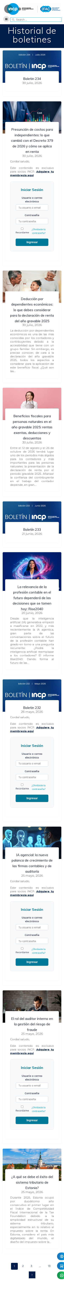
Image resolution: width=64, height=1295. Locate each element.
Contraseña (32, 215)
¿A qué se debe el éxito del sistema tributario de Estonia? (32, 1182)
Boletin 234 (32, 79)
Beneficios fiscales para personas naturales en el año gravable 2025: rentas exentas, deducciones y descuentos (32, 427)
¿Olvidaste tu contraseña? (39, 231)
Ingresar (32, 242)
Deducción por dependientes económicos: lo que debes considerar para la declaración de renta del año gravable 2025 (32, 310)
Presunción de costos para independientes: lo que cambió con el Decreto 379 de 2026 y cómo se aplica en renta (32, 140)
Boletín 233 (32, 529)
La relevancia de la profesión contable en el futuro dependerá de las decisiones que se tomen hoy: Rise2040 (32, 598)
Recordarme (22, 232)
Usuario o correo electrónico (32, 199)
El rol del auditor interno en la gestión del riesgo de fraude (32, 1024)
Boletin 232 (32, 708)
